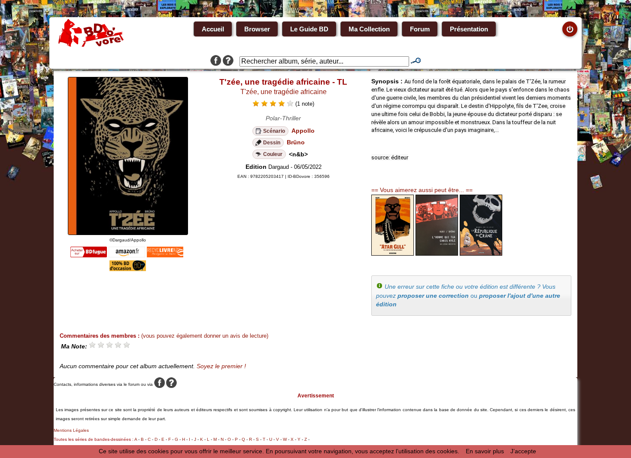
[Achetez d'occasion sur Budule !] (127, 269)
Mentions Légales (71, 430)
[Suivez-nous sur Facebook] (215, 61)
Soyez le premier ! (221, 366)
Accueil (213, 29)
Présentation (469, 29)
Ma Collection (369, 29)
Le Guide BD (309, 29)
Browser (257, 29)
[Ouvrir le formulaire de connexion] (569, 29)
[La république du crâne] (481, 253)
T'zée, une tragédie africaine (283, 91)
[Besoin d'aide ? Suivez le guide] (228, 61)
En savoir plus (485, 451)
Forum (420, 29)
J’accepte (523, 451)
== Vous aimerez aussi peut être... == (422, 189)
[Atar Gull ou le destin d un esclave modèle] (392, 253)
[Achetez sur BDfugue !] (88, 255)
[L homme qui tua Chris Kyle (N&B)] (437, 253)
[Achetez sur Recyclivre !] (165, 255)
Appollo (303, 130)
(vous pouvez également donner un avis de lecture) (204, 336)
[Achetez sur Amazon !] (127, 255)
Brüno (296, 142)
